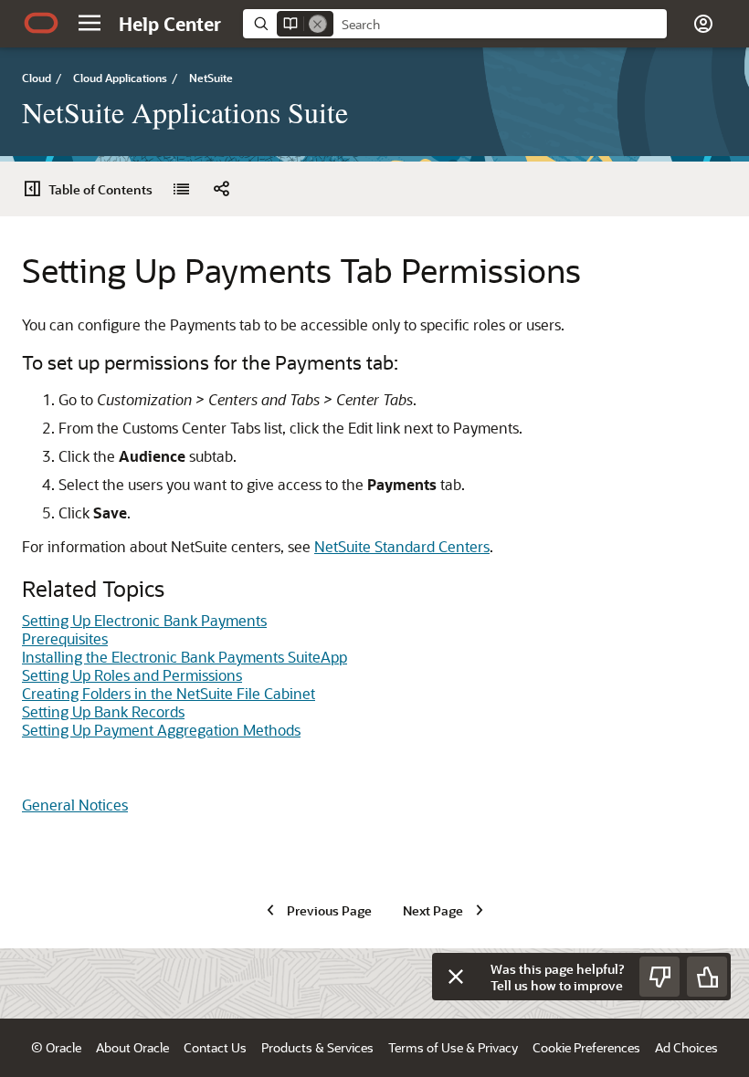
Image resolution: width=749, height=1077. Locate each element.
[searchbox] (500, 24)
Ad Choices (686, 1047)
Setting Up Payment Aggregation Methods (161, 729)
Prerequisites (65, 638)
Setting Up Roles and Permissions (132, 675)
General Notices (75, 804)
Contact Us (215, 1047)
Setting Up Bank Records (103, 711)
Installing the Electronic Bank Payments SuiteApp (184, 656)
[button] (89, 23)
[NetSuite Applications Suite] (180, 189)
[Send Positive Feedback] (707, 977)
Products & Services (317, 1047)
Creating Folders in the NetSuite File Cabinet (168, 693)
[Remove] (318, 24)
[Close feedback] (456, 977)
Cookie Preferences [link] (586, 1047)
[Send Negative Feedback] (659, 977)
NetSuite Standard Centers (402, 546)
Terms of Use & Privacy (453, 1047)
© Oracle (56, 1047)
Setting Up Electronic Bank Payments (144, 620)
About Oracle (132, 1047)
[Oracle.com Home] (41, 23)
